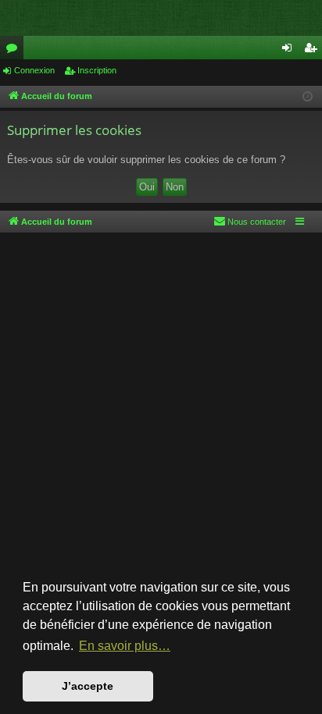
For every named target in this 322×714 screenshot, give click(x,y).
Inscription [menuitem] (313, 50)
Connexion (34, 70)
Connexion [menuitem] (290, 50)
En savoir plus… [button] (124, 645)
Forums (14, 50)
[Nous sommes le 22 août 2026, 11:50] (307, 97)
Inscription (96, 70)
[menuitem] (249, 221)
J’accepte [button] (87, 686)
